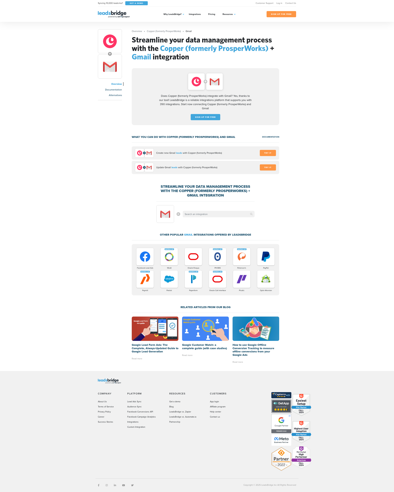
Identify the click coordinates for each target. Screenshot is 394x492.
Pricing (211, 14)
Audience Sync (134, 406)
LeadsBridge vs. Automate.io (182, 416)
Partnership (174, 421)
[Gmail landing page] (110, 66)
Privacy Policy (104, 411)
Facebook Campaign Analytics (141, 416)
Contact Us (290, 3)
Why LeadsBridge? (172, 14)
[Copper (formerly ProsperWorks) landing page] (110, 41)
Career (101, 416)
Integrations (195, 14)
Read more (137, 358)
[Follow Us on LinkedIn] (115, 485)
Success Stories (105, 421)
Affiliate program (217, 406)
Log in (279, 3)
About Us (102, 401)
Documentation (113, 89)
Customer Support (264, 3)
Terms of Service (106, 406)
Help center (215, 411)
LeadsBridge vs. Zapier (180, 411)
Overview (116, 84)
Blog (171, 406)
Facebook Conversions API (140, 411)
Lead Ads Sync (134, 401)
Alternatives (115, 95)
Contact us (215, 416)
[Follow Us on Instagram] (107, 485)
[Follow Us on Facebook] (98, 485)
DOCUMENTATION (270, 136)
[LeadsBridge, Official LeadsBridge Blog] (114, 14)
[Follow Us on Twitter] (132, 485)
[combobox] (219, 214)
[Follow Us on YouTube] (123, 485)
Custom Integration (136, 426)
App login (214, 401)
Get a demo (174, 401)
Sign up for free (205, 117)
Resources (228, 14)
